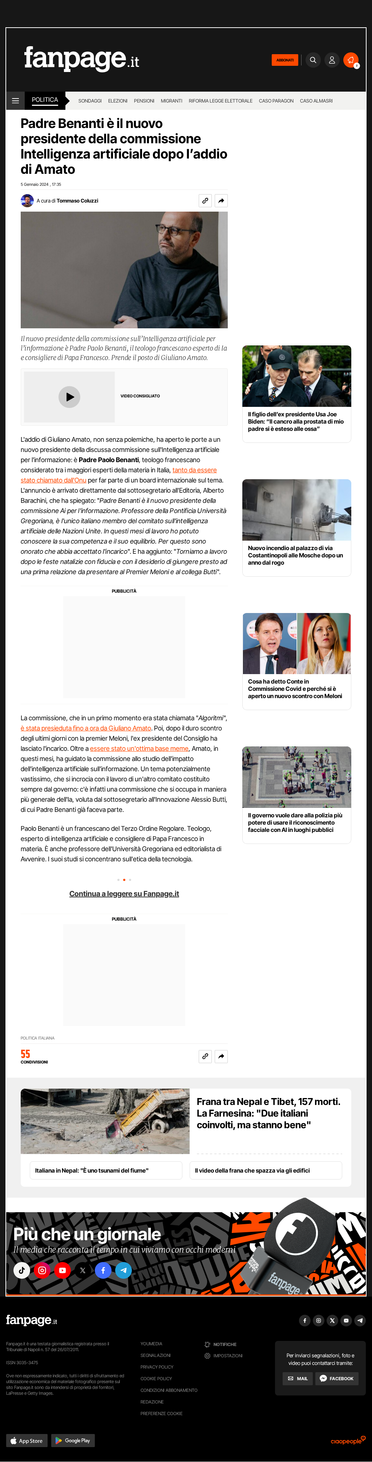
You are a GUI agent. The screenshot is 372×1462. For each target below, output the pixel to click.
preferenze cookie (162, 1413)
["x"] (82, 1270)
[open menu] (15, 101)
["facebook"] (103, 1270)
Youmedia (151, 1343)
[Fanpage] (31, 1320)
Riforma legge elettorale (220, 101)
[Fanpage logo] (72, 60)
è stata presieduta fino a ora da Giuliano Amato (86, 728)
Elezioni (118, 101)
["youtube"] (62, 1270)
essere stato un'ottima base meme (139, 748)
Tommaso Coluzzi (77, 200)
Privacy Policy (157, 1367)
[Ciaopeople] (348, 1442)
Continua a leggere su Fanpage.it (124, 893)
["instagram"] (42, 1270)
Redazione (152, 1402)
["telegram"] (123, 1270)
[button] (221, 200)
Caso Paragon (276, 101)
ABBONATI (285, 60)
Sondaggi (90, 101)
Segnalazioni (156, 1355)
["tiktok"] (21, 1270)
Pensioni (144, 101)
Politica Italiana (37, 1038)
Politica (45, 99)
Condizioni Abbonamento (169, 1390)
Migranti (171, 101)
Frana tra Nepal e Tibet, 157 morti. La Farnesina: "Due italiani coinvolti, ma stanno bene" (268, 1113)
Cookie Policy (156, 1378)
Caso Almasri (316, 101)
